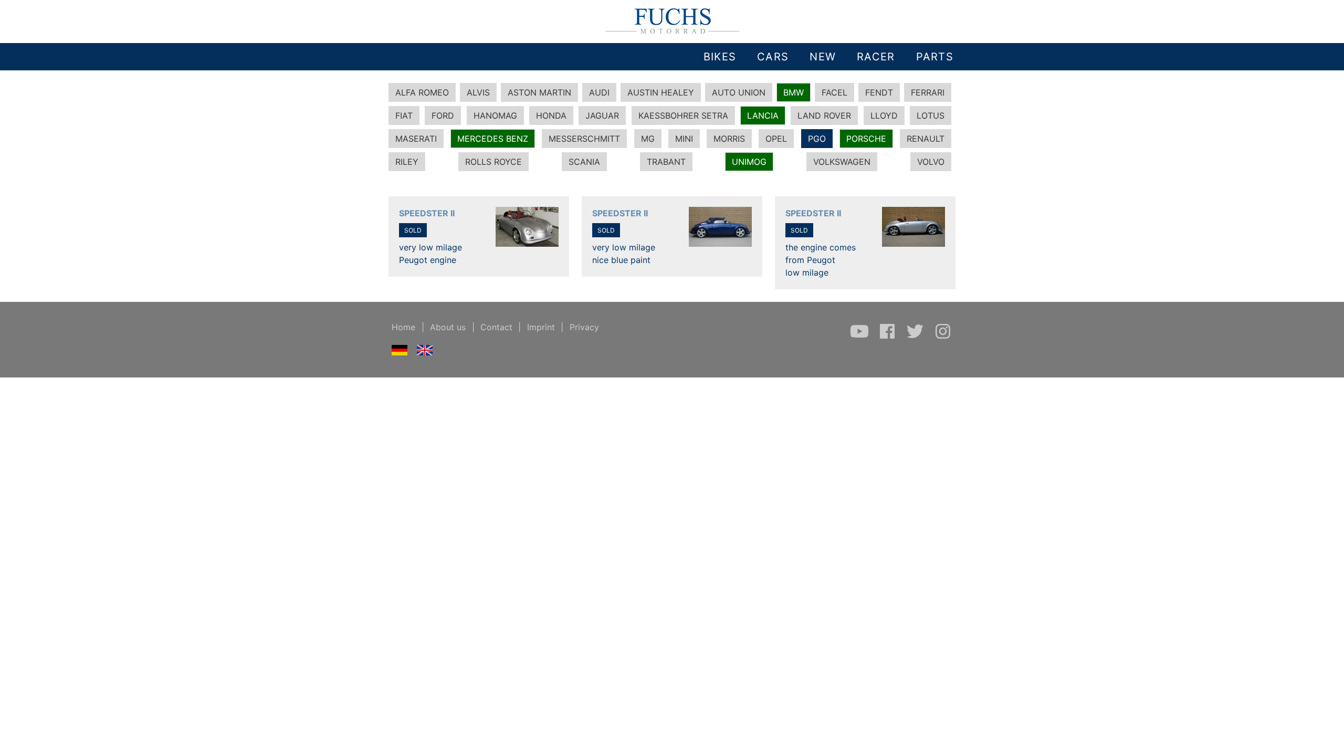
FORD (443, 115)
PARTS (934, 56)
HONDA (551, 115)
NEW (823, 56)
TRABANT (666, 161)
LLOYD (884, 115)
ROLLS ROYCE (493, 161)
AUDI (599, 92)
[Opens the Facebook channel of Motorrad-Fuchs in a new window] (888, 336)
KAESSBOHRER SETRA (683, 115)
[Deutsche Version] (399, 352)
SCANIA (584, 161)
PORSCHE (866, 138)
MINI (684, 138)
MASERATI (416, 138)
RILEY (406, 161)
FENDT (879, 92)
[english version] (425, 352)
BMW (793, 92)
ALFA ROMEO (422, 92)
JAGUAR (602, 115)
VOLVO (930, 161)
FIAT (404, 115)
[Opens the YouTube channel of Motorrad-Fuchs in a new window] (861, 336)
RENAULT (925, 138)
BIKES (720, 56)
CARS (773, 56)
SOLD (413, 230)
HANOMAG (495, 115)
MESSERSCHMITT (584, 138)
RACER (876, 56)
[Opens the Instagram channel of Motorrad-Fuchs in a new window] (943, 336)
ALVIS (478, 92)
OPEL (776, 138)
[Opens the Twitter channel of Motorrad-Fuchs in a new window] (916, 336)
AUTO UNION (738, 92)
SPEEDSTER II (427, 213)
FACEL (834, 92)
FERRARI (927, 92)
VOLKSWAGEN (841, 161)
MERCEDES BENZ (492, 138)
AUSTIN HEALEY (660, 92)
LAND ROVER (824, 115)
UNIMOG (749, 161)
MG (648, 138)
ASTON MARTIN (539, 92)
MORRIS (729, 138)
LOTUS (930, 115)
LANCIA (763, 115)
